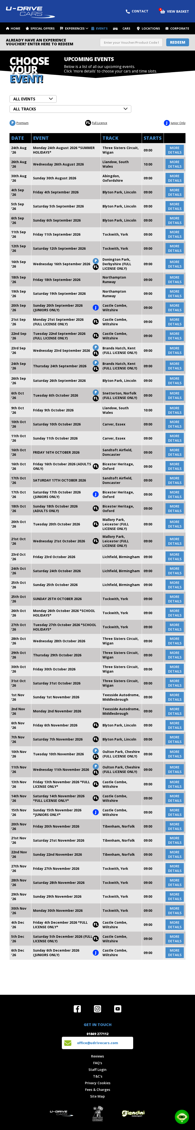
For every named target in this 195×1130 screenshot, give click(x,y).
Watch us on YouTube (117, 1008)
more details (174, 150)
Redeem (177, 42)
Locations (151, 28)
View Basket (174, 11)
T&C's (97, 1076)
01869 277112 (97, 1034)
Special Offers (42, 28)
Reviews (97, 1056)
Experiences (75, 28)
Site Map (97, 1096)
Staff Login (97, 1069)
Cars (126, 28)
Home (15, 28)
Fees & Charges (97, 1089)
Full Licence (96, 122)
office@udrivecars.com (97, 1043)
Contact (140, 11)
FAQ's (97, 1063)
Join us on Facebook (77, 1008)
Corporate (179, 28)
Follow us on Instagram (97, 1008)
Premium (20, 122)
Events (102, 28)
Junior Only (175, 122)
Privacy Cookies (97, 1083)
